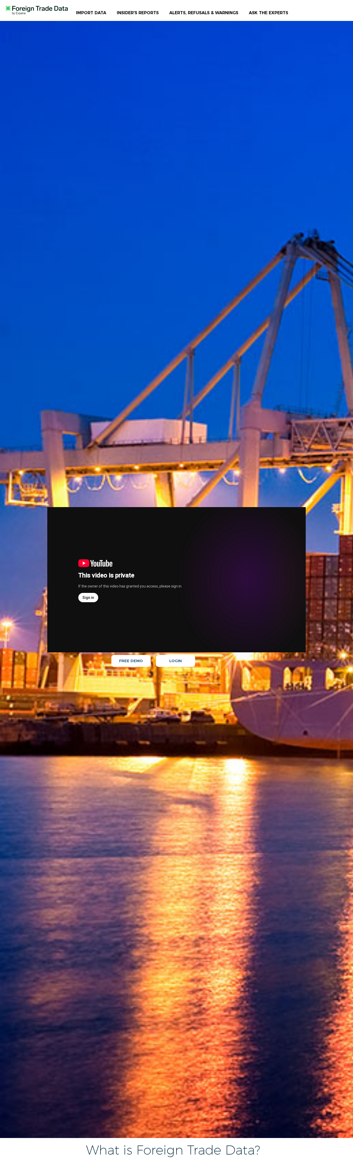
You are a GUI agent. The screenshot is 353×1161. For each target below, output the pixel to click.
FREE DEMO (131, 661)
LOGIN (175, 661)
